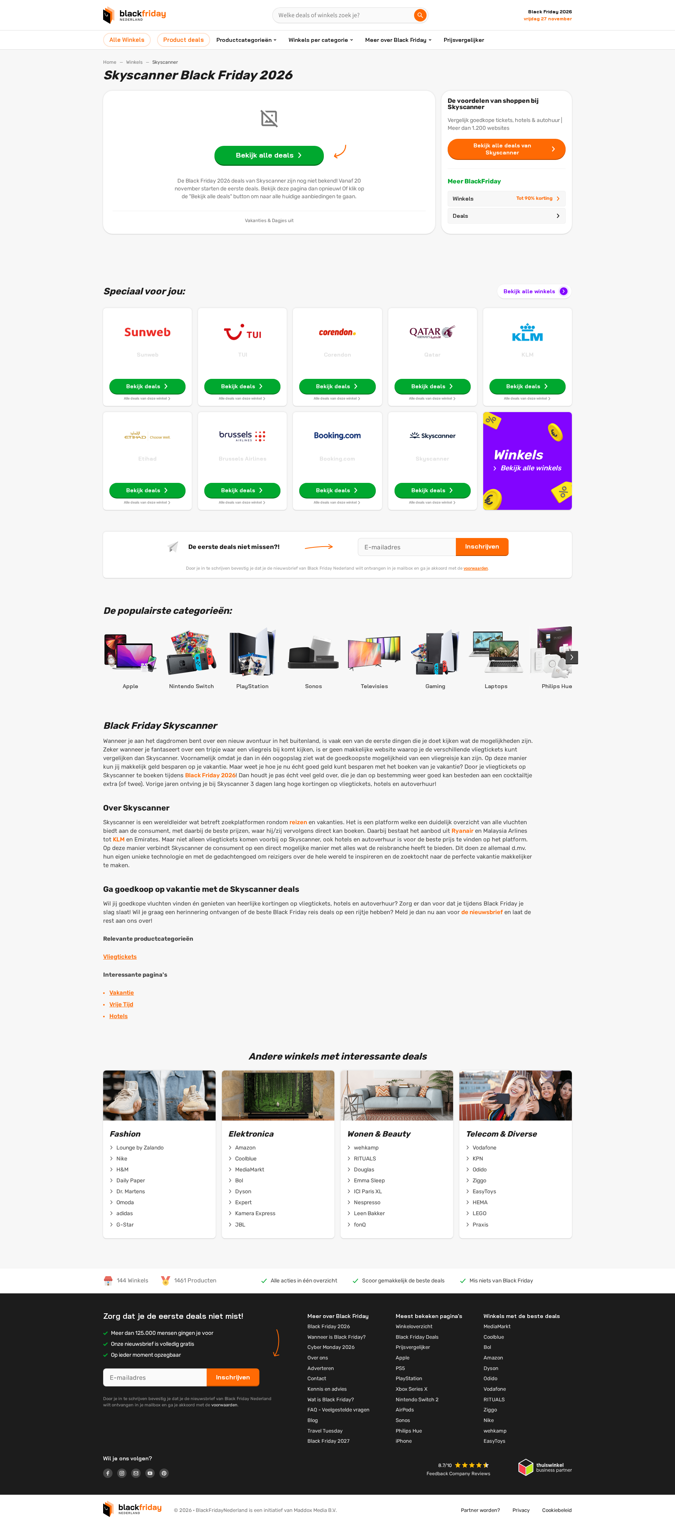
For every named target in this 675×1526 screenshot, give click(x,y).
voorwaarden (476, 568)
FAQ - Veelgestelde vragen (338, 1410)
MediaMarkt (249, 1169)
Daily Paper (130, 1180)
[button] (472, 1466)
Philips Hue (409, 1431)
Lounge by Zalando (140, 1147)
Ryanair (462, 830)
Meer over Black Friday (396, 40)
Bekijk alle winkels (529, 291)
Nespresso (367, 1202)
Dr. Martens (130, 1191)
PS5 (400, 1368)
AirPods (405, 1410)
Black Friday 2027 (328, 1441)
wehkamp (366, 1147)
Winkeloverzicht (414, 1326)
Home (109, 62)
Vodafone (484, 1147)
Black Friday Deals (417, 1337)
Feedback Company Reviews (458, 1473)
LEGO (479, 1213)
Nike (121, 1158)
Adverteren (320, 1368)
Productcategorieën (243, 40)
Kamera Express (255, 1213)
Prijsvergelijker (464, 40)
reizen (298, 822)
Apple (402, 1358)
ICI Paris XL (368, 1191)
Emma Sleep (369, 1180)
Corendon (337, 354)
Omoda (125, 1202)
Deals (460, 215)
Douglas (364, 1169)
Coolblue (246, 1158)
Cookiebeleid (557, 1510)
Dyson (243, 1191)
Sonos (403, 1420)
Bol (239, 1180)
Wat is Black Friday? (330, 1399)
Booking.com (337, 458)
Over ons (317, 1358)
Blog (312, 1420)
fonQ (360, 1224)
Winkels (134, 62)
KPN (478, 1158)
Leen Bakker (369, 1213)
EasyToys (484, 1191)
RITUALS (365, 1158)
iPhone (404, 1441)
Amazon (245, 1147)
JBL (240, 1224)
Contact (316, 1378)
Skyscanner (432, 458)
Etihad (147, 458)
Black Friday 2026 (210, 775)
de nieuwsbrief (482, 912)
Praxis (480, 1224)
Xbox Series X (411, 1389)
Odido (480, 1169)
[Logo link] (110, 1474)
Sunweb (148, 354)
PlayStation (409, 1378)
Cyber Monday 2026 (331, 1347)
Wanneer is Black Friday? (336, 1337)
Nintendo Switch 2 (417, 1399)
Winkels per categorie (318, 40)
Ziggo (479, 1180)
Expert (243, 1202)
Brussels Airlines (242, 458)
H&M (122, 1169)
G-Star (125, 1224)
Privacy (521, 1510)
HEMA (480, 1202)
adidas (124, 1213)
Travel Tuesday (325, 1431)
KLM (527, 354)
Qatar (432, 354)
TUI (242, 354)
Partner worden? (480, 1510)
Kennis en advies (327, 1389)
